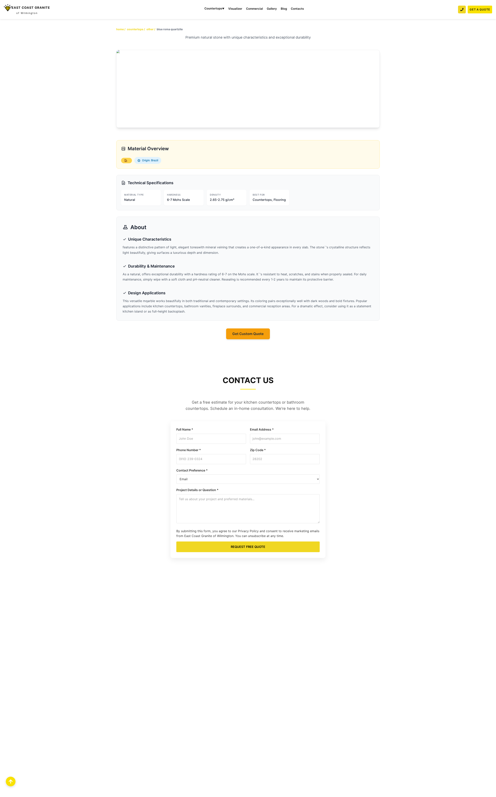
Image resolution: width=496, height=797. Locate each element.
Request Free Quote (248, 547)
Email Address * (262, 429)
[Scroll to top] (11, 781)
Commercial (254, 8)
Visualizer (235, 8)
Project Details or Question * (197, 490)
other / (150, 29)
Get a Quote (480, 9)
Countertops (214, 8)
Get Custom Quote (248, 334)
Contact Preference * (192, 470)
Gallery (272, 8)
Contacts (297, 8)
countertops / (136, 29)
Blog (284, 8)
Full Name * (184, 429)
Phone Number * (188, 450)
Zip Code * (258, 450)
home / (120, 29)
